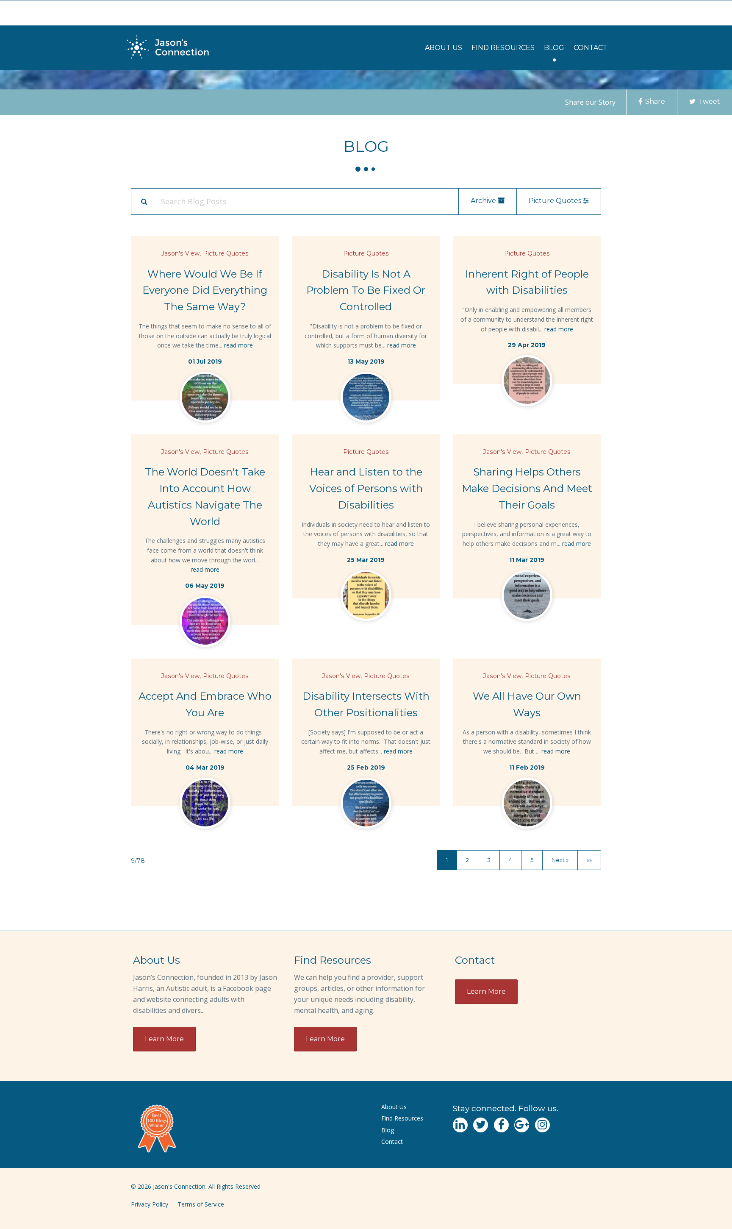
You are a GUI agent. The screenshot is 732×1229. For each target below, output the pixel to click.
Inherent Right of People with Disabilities (527, 282)
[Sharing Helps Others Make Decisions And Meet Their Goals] (527, 597)
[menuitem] (443, 47)
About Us (443, 48)
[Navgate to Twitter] (480, 1125)
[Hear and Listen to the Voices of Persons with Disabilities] (366, 597)
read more (238, 345)
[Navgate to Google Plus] (521, 1125)
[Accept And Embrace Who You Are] (205, 805)
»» (589, 859)
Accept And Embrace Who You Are (205, 704)
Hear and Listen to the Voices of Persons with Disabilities (366, 488)
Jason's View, (181, 253)
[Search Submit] (144, 201)
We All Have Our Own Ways (527, 704)
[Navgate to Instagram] (542, 1125)
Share (654, 101)
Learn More (164, 1039)
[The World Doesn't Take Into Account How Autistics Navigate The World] (205, 623)
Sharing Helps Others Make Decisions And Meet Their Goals (527, 488)
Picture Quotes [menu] (556, 201)
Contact (590, 48)
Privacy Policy (149, 1204)
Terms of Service (200, 1204)
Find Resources (503, 48)
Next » (560, 859)
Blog (554, 48)
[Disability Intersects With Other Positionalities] (366, 805)
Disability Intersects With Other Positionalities (366, 704)
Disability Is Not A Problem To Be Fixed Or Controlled (365, 290)
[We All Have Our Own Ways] (527, 805)
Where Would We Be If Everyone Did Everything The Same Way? (204, 290)
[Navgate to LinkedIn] (460, 1125)
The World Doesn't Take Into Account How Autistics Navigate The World (205, 496)
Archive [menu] (484, 201)
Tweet (708, 101)
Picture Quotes (226, 253)
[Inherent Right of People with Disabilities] (527, 382)
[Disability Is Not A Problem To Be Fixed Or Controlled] (366, 399)
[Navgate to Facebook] (501, 1125)
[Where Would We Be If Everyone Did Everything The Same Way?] (205, 399)
